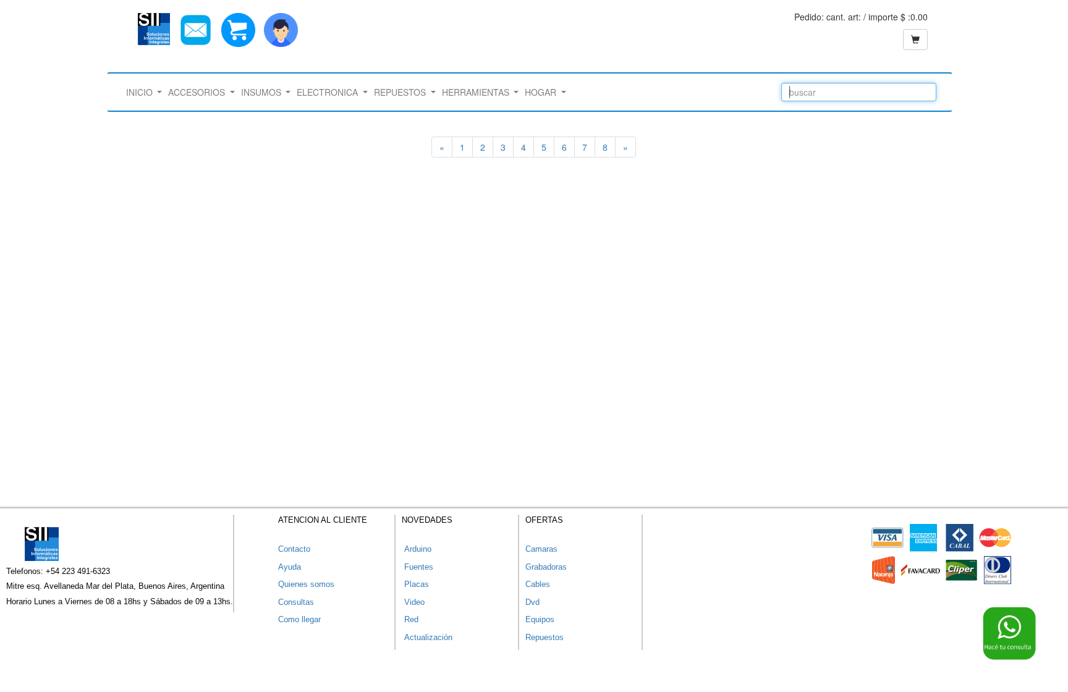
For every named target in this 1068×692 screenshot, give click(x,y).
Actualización (427, 637)
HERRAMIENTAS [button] (477, 92)
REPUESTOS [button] (401, 92)
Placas (415, 584)
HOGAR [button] (542, 92)
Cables (537, 584)
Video (413, 602)
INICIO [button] (140, 92)
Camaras (541, 549)
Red (410, 619)
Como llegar (299, 619)
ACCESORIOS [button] (197, 92)
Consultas (296, 602)
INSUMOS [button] (262, 92)
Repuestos (544, 637)
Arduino (416, 549)
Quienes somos (306, 584)
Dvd (532, 602)
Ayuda (289, 567)
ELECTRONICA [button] (328, 92)
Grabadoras (546, 567)
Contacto (294, 549)
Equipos (539, 619)
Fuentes (417, 567)
